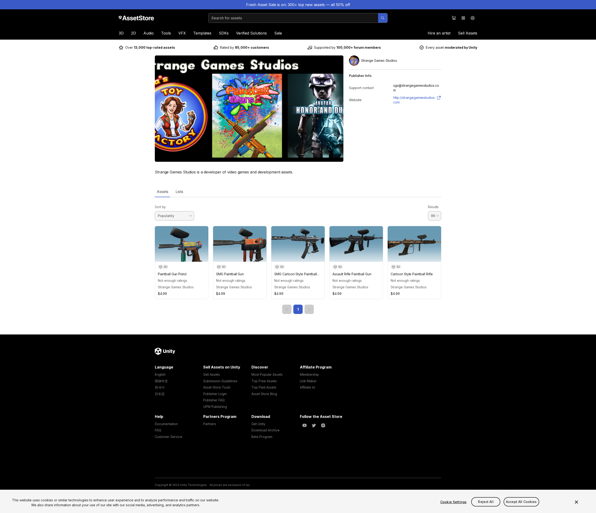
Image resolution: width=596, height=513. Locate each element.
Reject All (485, 502)
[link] (286, 309)
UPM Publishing (215, 407)
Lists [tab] (179, 191)
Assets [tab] (162, 191)
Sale (278, 33)
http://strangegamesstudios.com (414, 100)
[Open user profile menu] (472, 18)
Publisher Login (215, 394)
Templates (202, 33)
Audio (148, 33)
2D (133, 33)
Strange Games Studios (176, 287)
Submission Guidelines (220, 381)
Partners (209, 424)
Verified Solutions (251, 33)
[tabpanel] (298, 255)
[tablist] (298, 191)
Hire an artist (439, 33)
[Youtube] (304, 425)
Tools (166, 33)
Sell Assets (467, 33)
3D (121, 33)
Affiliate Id (307, 387)
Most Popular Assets (267, 374)
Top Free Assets (264, 381)
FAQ (158, 430)
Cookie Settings (453, 502)
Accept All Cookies (521, 502)
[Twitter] (313, 425)
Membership (309, 374)
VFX (182, 33)
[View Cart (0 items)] (454, 18)
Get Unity (258, 424)
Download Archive (265, 430)
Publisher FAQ (214, 400)
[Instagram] (323, 425)
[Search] (382, 18)
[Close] (576, 502)
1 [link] (298, 309)
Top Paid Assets (263, 387)
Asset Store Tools (216, 387)
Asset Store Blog (264, 394)
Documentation (166, 424)
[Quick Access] (463, 18)
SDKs (224, 33)
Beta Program (261, 437)
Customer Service (168, 437)
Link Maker (308, 381)
